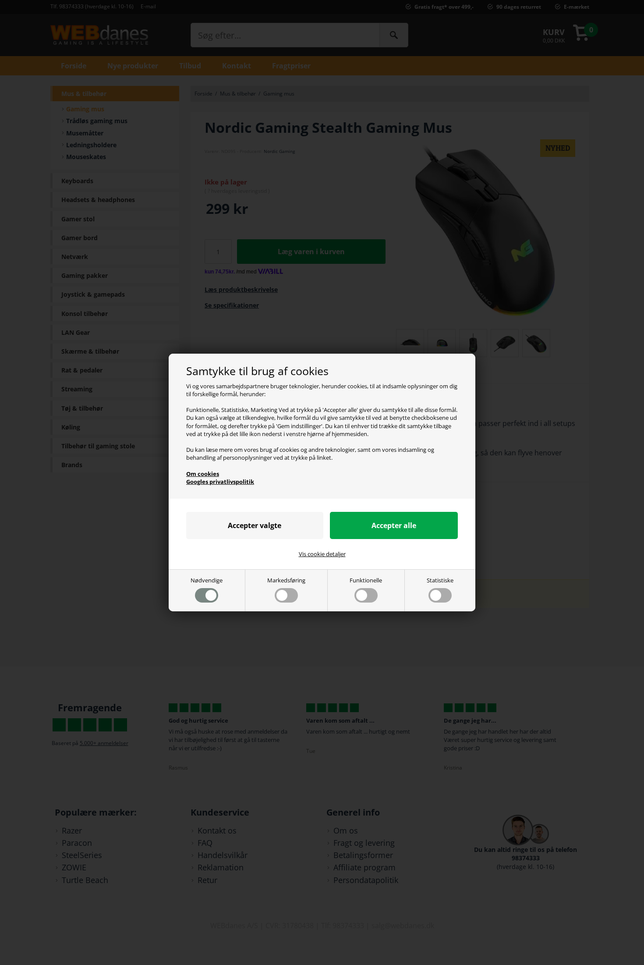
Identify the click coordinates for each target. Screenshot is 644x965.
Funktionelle (366, 580)
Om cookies (202, 474)
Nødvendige (207, 580)
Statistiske (440, 580)
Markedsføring (286, 580)
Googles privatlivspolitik (220, 482)
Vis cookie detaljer (322, 554)
